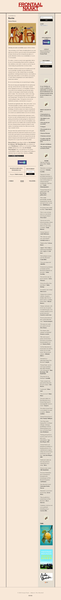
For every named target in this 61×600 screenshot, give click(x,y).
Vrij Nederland (32, 142)
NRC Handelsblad (19, 144)
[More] (23, 156)
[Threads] (19, 156)
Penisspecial (16, 170)
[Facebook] (14, 156)
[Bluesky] (9, 156)
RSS (47, 582)
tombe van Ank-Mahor (19, 47)
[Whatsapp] (21, 156)
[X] (11, 156)
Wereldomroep (14, 146)
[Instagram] (16, 156)
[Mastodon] (12, 156)
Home (30, 595)
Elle (25, 144)
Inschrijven (46, 66)
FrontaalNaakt (31, 6)
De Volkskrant (11, 144)
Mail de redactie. (19, 174)
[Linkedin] (18, 156)
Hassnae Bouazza (12, 142)
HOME (22, 181)
